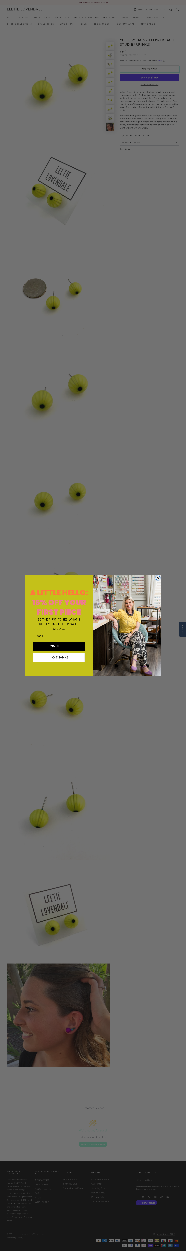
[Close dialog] (158, 578)
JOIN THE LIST (59, 646)
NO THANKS (59, 657)
